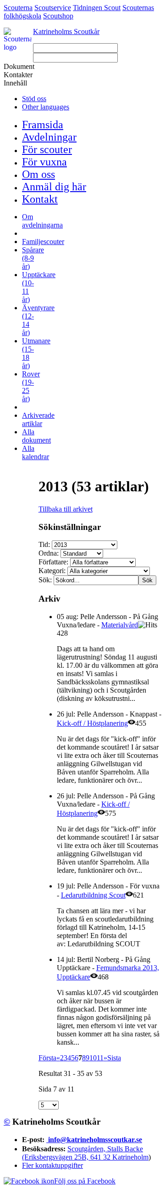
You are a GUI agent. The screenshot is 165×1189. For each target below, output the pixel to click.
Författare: (54, 562)
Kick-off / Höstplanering (92, 723)
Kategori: (52, 571)
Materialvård (119, 625)
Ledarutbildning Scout (93, 895)
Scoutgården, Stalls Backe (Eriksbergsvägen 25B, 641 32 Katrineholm (85, 1153)
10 (93, 1058)
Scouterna (18, 7)
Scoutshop (58, 16)
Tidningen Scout (97, 7)
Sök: (46, 580)
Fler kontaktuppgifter (52, 1165)
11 (100, 1058)
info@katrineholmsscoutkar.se (95, 1139)
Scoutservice (52, 7)
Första (47, 1058)
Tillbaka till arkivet (65, 509)
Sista (114, 1058)
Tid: (45, 544)
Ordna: (49, 553)
